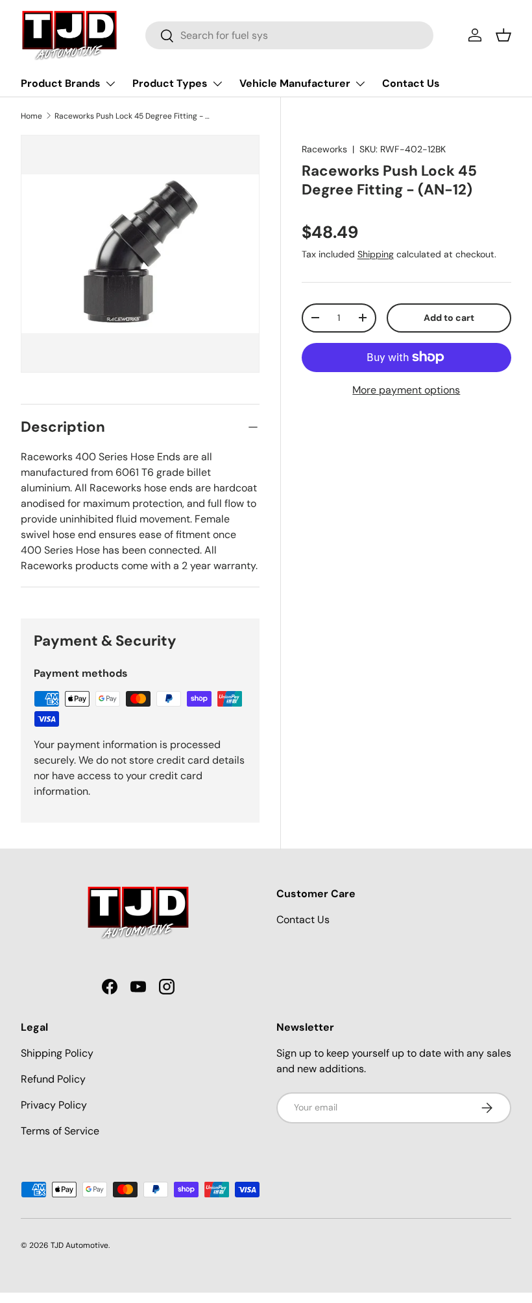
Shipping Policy (57, 1053)
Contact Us (411, 83)
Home (31, 116)
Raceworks (324, 149)
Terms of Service (60, 1131)
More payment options (406, 390)
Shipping (375, 254)
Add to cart (449, 317)
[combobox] (289, 35)
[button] (503, 35)
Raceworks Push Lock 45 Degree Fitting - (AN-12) (132, 116)
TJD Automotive (79, 1245)
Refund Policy (53, 1079)
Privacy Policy (54, 1105)
